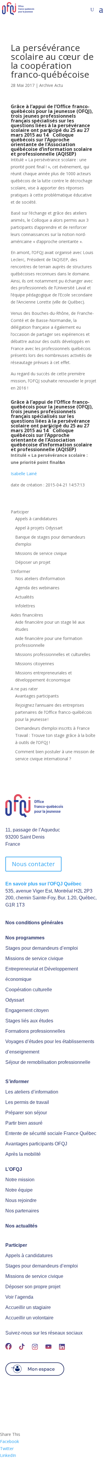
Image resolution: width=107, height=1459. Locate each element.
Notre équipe (19, 1190)
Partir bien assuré (24, 1123)
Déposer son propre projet (32, 1286)
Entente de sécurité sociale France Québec (50, 1133)
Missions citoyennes (34, 663)
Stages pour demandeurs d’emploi (41, 948)
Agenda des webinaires (37, 587)
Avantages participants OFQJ (36, 1143)
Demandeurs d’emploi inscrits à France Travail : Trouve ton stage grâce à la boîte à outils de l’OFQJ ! (55, 735)
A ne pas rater (24, 689)
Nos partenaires (22, 1210)
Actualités (24, 597)
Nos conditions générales (34, 922)
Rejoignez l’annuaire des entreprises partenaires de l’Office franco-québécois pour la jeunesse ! (53, 712)
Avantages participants (37, 696)
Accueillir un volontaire (29, 1317)
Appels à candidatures (36, 518)
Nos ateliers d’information (40, 578)
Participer (20, 512)
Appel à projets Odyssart (39, 528)
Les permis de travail (27, 1102)
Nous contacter (33, 864)
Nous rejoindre (21, 1200)
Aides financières (27, 615)
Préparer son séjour (26, 1112)
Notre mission (19, 1179)
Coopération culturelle (28, 989)
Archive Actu (51, 85)
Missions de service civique (41, 553)
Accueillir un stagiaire (28, 1307)
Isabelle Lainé (24, 473)
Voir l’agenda (19, 1297)
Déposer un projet (33, 562)
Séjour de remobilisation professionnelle (47, 1062)
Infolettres (25, 606)
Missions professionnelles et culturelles (52, 654)
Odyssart (14, 1000)
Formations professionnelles (35, 1031)
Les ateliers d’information (31, 1091)
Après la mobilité (23, 1154)
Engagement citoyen (27, 1010)
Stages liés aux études (29, 1020)
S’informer (20, 571)
